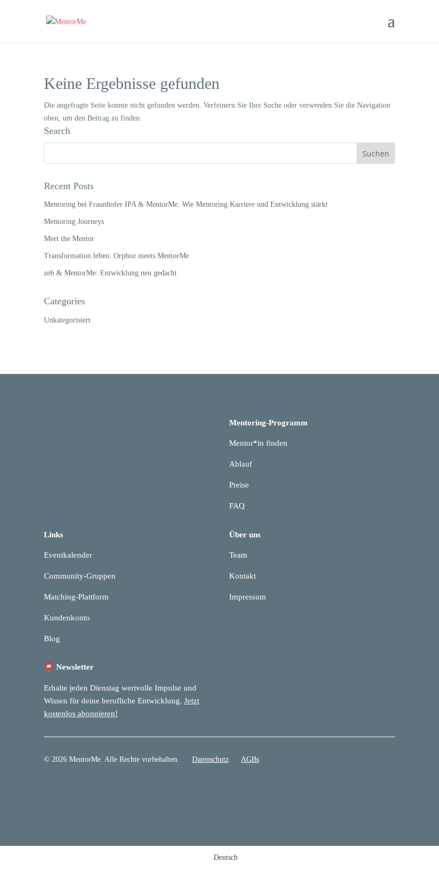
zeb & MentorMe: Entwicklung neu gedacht (110, 273)
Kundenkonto (67, 617)
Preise (239, 485)
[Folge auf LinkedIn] (365, 790)
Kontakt (242, 576)
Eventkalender (68, 555)
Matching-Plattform (76, 596)
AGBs (250, 759)
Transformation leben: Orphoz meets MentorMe (116, 256)
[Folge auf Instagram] (386, 790)
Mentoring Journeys (74, 222)
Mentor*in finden (258, 443)
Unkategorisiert (67, 320)
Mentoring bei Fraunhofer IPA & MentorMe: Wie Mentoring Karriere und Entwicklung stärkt (186, 204)
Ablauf (240, 464)
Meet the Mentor (69, 239)
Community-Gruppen (80, 576)
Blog (52, 638)
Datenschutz (210, 759)
